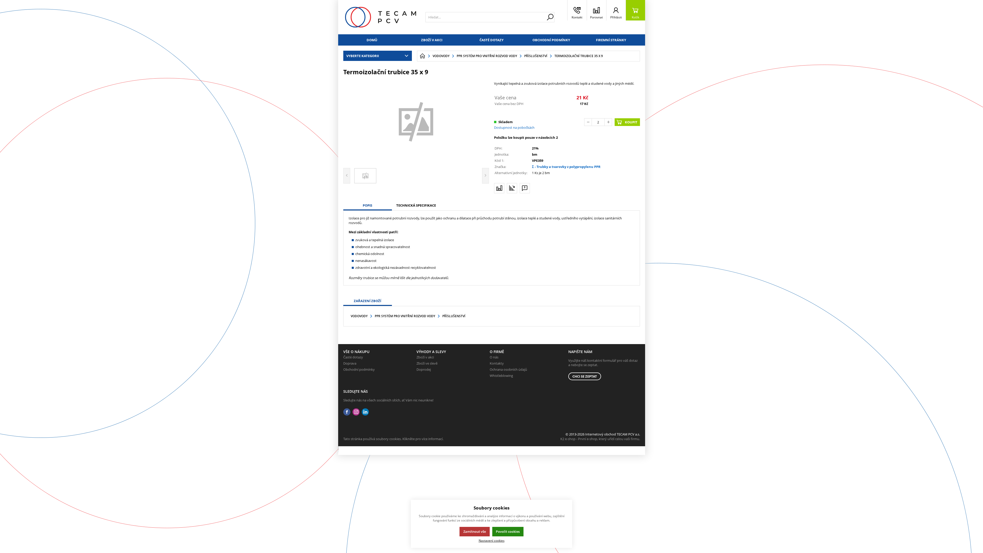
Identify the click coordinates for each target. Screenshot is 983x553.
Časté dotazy (491, 40)
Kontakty (497, 363)
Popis (367, 205)
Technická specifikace (416, 205)
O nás (494, 357)
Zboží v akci (431, 40)
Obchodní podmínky (551, 40)
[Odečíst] (588, 122)
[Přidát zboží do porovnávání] (499, 188)
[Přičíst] (608, 122)
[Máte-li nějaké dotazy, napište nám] (525, 188)
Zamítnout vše (474, 531)
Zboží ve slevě (426, 363)
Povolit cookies (508, 531)
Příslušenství (453, 316)
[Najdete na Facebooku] (346, 412)
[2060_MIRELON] (416, 121)
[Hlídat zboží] (512, 188)
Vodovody (359, 316)
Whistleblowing (501, 375)
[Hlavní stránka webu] (422, 56)
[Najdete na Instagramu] (356, 412)
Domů (372, 40)
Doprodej (423, 369)
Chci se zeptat (584, 376)
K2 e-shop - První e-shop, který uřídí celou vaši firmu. (600, 439)
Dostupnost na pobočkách (514, 127)
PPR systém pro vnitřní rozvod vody (405, 316)
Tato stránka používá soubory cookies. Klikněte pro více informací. (393, 439)
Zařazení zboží (367, 301)
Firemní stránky (611, 40)
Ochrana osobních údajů (508, 369)
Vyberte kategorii (362, 56)
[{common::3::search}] (550, 17)
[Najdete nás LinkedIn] (365, 412)
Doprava (349, 363)
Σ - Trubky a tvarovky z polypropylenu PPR (566, 167)
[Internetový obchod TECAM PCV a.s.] (380, 17)
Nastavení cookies (492, 540)
